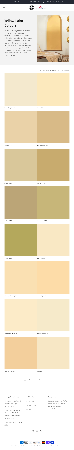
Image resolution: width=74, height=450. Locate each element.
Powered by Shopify (28, 445)
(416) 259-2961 (9, 418)
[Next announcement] (70, 2)
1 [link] (24, 379)
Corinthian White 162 (42, 333)
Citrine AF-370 (41, 183)
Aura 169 (39, 371)
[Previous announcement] (4, 2)
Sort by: (42, 70)
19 (44, 379)
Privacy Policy (30, 401)
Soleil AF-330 (40, 108)
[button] (4, 8)
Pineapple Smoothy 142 (11, 296)
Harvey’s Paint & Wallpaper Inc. (15, 445)
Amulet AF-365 (8, 183)
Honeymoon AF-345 (42, 145)
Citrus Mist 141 (41, 258)
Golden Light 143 (41, 296)
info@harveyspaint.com (12, 415)
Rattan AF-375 (8, 221)
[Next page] (49, 379)
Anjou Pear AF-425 (42, 221)
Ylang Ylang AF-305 (10, 108)
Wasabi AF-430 (8, 258)
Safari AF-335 (8, 145)
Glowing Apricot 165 (10, 371)
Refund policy (37, 445)
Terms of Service (31, 405)
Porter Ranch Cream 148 (11, 333)
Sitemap (28, 409)
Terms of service (55, 445)
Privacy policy (46, 445)
